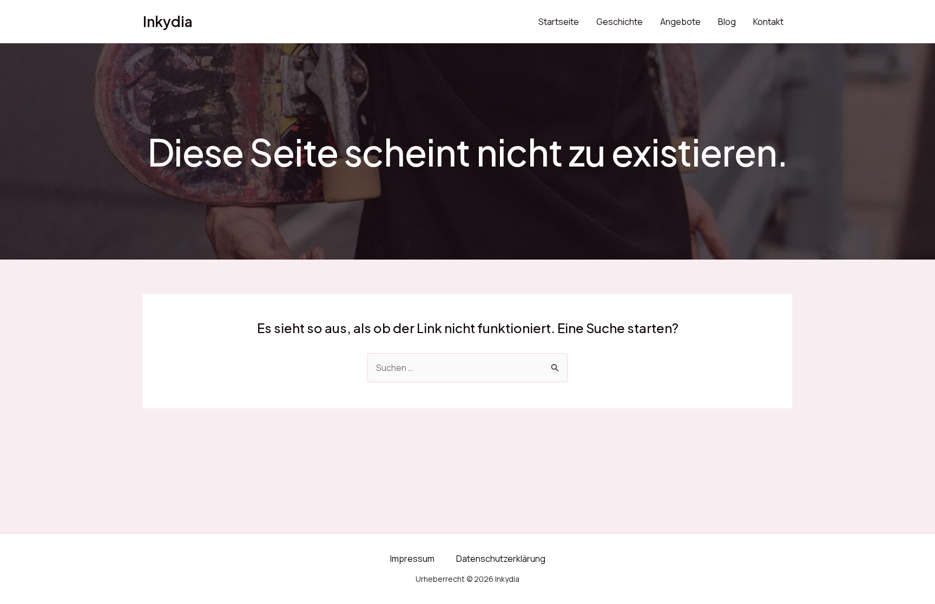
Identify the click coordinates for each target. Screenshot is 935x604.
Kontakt (768, 22)
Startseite (558, 22)
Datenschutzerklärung (500, 559)
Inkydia (168, 21)
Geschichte (619, 22)
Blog (727, 22)
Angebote (680, 22)
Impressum (412, 559)
